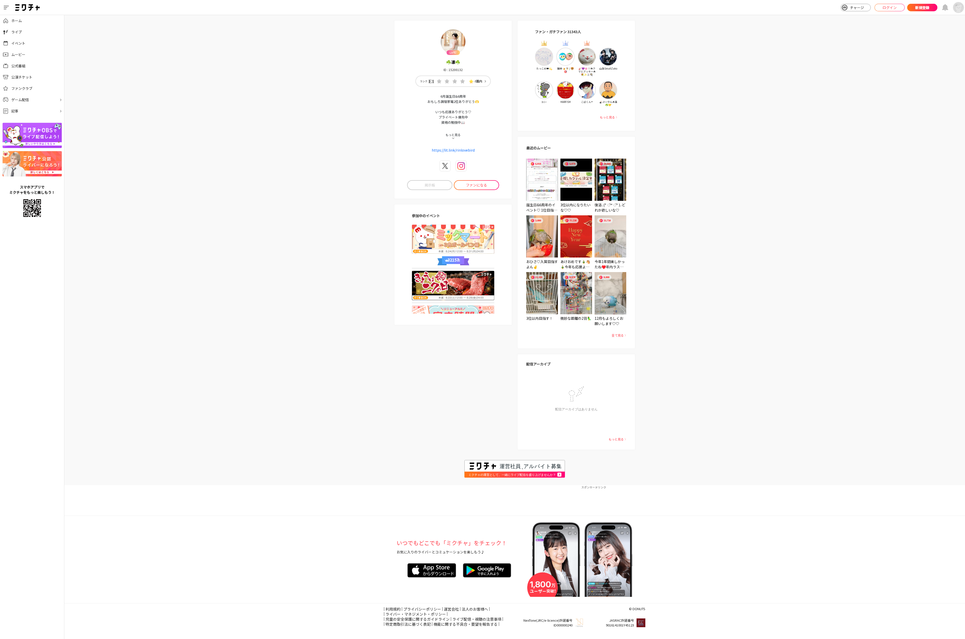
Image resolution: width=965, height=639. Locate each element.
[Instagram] (461, 166)
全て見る (618, 335)
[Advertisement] (514, 500)
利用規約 (393, 609)
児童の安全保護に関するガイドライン (417, 619)
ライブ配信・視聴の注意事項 (476, 619)
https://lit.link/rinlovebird (453, 150)
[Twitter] (445, 166)
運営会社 (451, 609)
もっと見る (607, 117)
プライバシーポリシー (422, 609)
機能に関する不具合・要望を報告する (465, 624)
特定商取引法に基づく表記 (408, 624)
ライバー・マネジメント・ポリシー (415, 614)
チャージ (857, 7)
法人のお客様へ (475, 609)
